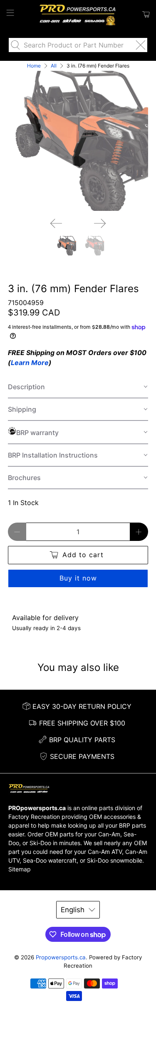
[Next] (100, 223)
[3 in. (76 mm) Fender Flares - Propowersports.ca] (78, 141)
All (54, 65)
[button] (78, 387)
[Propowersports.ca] (78, 14)
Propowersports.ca (61, 957)
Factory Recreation (34, 816)
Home (34, 65)
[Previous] (56, 223)
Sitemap (19, 869)
